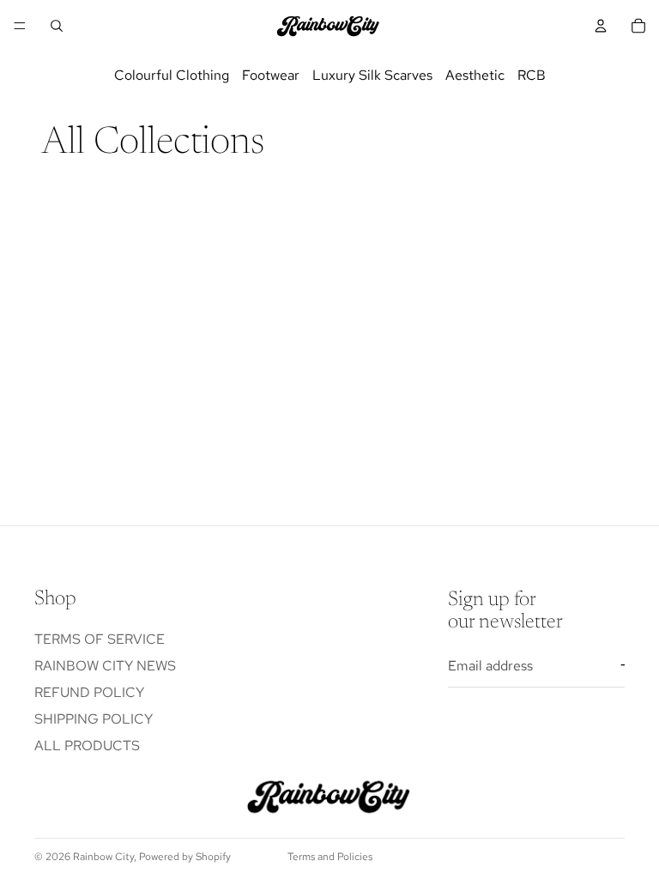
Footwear (270, 75)
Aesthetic (475, 75)
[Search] (57, 26)
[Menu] (19, 25)
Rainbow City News (105, 666)
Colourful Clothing (171, 75)
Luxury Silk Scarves (372, 75)
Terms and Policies (329, 857)
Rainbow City (103, 857)
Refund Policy (89, 692)
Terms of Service (99, 639)
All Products (87, 746)
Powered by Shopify (185, 857)
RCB (531, 75)
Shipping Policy (93, 719)
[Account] (601, 26)
